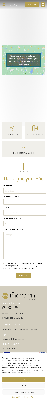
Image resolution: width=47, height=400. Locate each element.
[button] (32, 4)
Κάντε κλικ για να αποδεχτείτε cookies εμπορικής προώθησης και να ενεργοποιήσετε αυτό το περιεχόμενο (23, 60)
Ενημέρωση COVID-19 (12, 317)
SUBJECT (7, 207)
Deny (24, 386)
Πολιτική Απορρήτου (12, 313)
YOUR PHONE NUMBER (12, 218)
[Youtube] (10, 308)
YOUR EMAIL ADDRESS (11, 196)
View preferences (23, 392)
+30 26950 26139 (35, 134)
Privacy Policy (29, 397)
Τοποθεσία (12, 134)
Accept (23, 379)
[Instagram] (16, 308)
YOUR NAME (8, 186)
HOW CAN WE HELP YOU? (13, 229)
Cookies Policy (17, 397)
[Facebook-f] (4, 308)
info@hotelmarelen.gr (23, 152)
